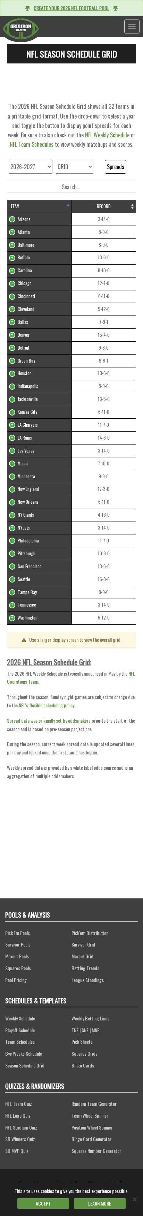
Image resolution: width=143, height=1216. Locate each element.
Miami (23, 463)
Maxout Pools (17, 956)
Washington (27, 617)
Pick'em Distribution (90, 932)
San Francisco (30, 566)
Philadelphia (28, 540)
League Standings (88, 979)
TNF (75, 1030)
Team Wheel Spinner (90, 1115)
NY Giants (26, 514)
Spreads (115, 166)
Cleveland (26, 309)
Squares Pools (18, 968)
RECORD (104, 206)
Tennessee (27, 604)
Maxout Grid (82, 956)
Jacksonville (28, 399)
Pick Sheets (82, 1041)
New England (28, 489)
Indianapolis (28, 386)
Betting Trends (85, 968)
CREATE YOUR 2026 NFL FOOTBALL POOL (71, 8)
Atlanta (24, 232)
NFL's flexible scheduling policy (46, 705)
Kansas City (27, 412)
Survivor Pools (18, 944)
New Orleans (28, 502)
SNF (85, 1030)
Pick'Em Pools (17, 932)
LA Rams (25, 437)
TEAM (14, 206)
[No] (134, 1199)
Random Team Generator (94, 1103)
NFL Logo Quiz (18, 1115)
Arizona (24, 219)
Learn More (99, 1203)
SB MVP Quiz (16, 1150)
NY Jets (24, 527)
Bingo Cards (83, 1065)
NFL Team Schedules (31, 144)
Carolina (25, 270)
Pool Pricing (16, 979)
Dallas (23, 322)
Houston (25, 373)
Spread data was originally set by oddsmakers (49, 720)
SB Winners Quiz (20, 1138)
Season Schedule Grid (24, 1065)
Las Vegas (26, 450)
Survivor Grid (83, 944)
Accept (43, 1203)
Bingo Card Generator (91, 1138)
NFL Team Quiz (18, 1103)
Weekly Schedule (20, 1018)
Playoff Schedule (20, 1030)
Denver (24, 335)
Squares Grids (85, 1053)
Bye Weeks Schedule (23, 1053)
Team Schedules (20, 1041)
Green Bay (26, 360)
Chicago (25, 283)
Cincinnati (26, 296)
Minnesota (26, 476)
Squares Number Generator (96, 1150)
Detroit (24, 347)
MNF (95, 1030)
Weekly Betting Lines (90, 1018)
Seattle (24, 579)
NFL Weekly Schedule (107, 135)
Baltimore (26, 245)
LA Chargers (28, 424)
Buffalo (24, 257)
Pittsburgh (26, 553)
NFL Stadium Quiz (21, 1127)
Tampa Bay (27, 592)
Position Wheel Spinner (92, 1127)
